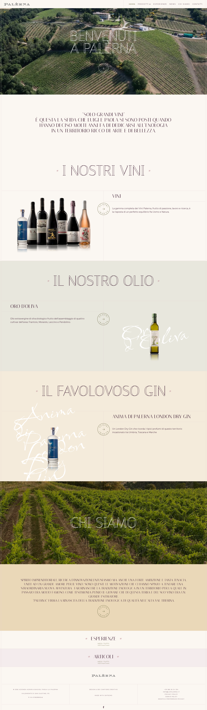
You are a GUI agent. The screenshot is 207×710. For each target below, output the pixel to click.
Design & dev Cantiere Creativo (103, 689)
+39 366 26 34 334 (171, 689)
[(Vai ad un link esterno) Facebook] (103, 707)
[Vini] (103, 209)
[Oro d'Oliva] (103, 319)
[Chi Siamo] (103, 611)
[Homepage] (17, 4)
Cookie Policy (171, 696)
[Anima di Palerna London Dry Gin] (103, 429)
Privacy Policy (171, 694)
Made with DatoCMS (103, 695)
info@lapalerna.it (171, 692)
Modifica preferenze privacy (171, 699)
